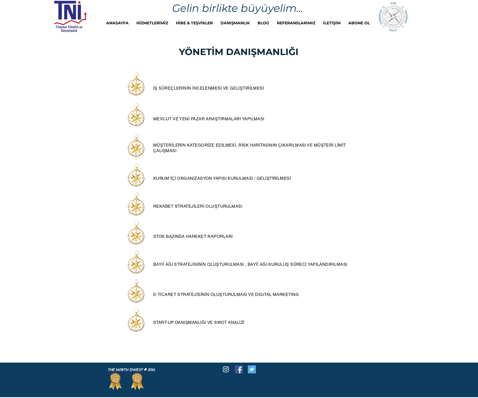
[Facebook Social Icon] (239, 369)
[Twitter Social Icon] (252, 369)
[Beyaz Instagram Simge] (226, 369)
